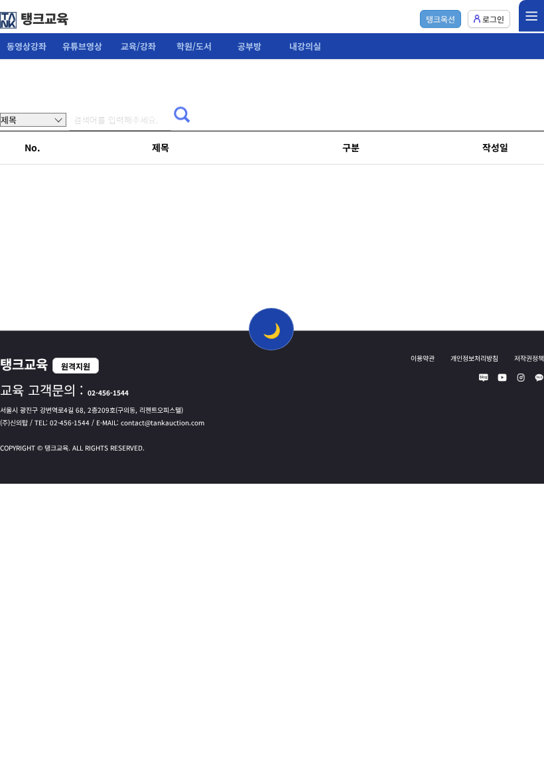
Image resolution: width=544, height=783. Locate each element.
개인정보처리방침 (474, 358)
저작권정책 (529, 358)
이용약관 (423, 358)
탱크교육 (42, 18)
